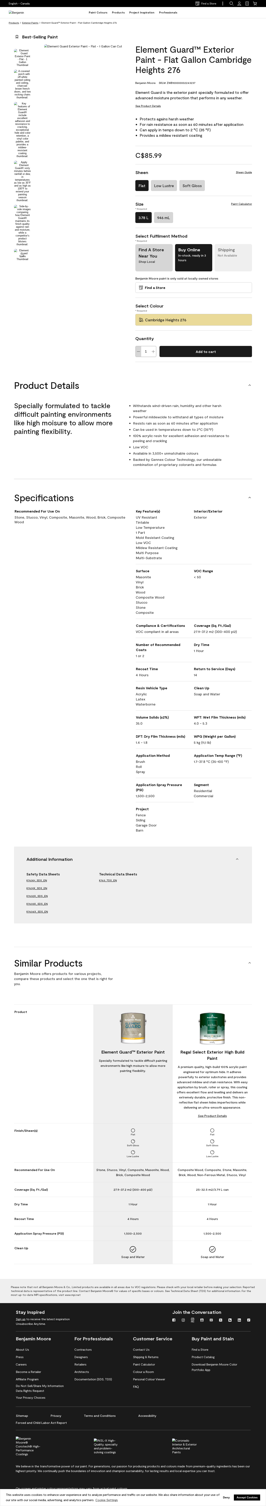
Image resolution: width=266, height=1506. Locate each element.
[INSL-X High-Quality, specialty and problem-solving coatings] (113, 1445)
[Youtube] (201, 1320)
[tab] (22, 58)
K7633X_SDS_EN (37, 903)
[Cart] (255, 3)
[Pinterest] (211, 1320)
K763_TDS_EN (108, 880)
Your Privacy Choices (30, 1397)
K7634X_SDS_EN (37, 911)
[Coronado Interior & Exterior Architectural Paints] (191, 1445)
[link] (247, 3)
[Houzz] (230, 1320)
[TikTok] (248, 1320)
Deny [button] (226, 1497)
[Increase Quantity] (153, 351)
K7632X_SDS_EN (37, 896)
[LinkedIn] (239, 1320)
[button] (231, 3)
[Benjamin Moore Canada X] (220, 1320)
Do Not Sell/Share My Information (40, 1386)
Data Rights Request (30, 1390)
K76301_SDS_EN (36, 880)
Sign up (21, 1319)
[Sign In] (239, 3)
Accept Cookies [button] (247, 1497)
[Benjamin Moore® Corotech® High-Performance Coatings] (35, 1445)
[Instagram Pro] (192, 1320)
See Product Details (148, 106)
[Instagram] (183, 1320)
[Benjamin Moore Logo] (21, 12)
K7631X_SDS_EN (36, 888)
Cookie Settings (106, 1500)
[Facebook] (173, 1320)
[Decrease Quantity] (138, 351)
